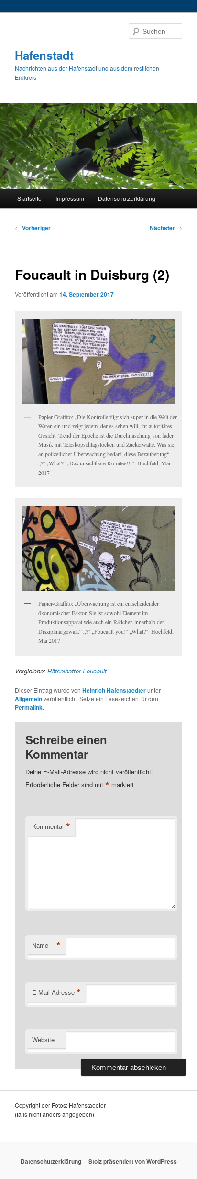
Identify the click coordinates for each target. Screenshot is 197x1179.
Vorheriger (33, 227)
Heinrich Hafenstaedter (114, 690)
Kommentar (51, 826)
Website (43, 1039)
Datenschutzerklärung (126, 198)
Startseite (29, 198)
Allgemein (28, 698)
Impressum (69, 198)
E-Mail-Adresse (56, 992)
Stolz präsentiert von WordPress (132, 1161)
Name (46, 945)
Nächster (166, 227)
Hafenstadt (44, 55)
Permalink (29, 707)
